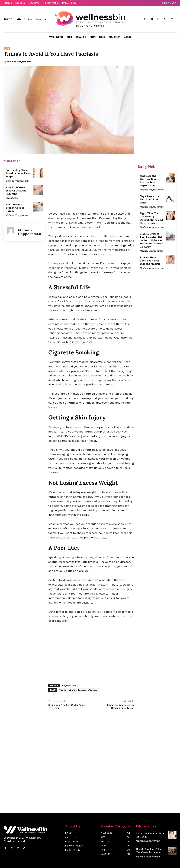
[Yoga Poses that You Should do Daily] (170, 198)
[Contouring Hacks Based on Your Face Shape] (38, 173)
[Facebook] (145, 19)
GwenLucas (11, 198)
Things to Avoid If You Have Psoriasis (78, 690)
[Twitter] (164, 19)
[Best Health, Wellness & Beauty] (90, 18)
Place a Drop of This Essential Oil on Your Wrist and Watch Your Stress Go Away (151, 240)
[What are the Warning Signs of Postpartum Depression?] (170, 177)
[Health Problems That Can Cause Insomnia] (172, 851)
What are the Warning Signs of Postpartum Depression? (150, 180)
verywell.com (69, 685)
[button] (172, 19)
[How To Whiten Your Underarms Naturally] (38, 190)
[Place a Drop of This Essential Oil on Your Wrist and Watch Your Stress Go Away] (170, 236)
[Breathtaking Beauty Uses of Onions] (38, 207)
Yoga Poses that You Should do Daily (150, 199)
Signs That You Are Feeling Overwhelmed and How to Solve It (151, 218)
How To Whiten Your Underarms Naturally (15, 190)
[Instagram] (151, 19)
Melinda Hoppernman (19, 61)
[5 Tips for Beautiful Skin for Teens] (172, 835)
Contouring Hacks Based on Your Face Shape (17, 173)
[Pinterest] (158, 19)
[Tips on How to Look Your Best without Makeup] (170, 259)
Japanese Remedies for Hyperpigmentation (120, 706)
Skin (6, 48)
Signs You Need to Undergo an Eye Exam (66, 706)
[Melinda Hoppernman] (10, 232)
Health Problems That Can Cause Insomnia (149, 851)
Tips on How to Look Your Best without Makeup (150, 260)
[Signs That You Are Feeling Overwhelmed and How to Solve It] (170, 215)
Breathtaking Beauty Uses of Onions (14, 207)
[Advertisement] (91, 183)
